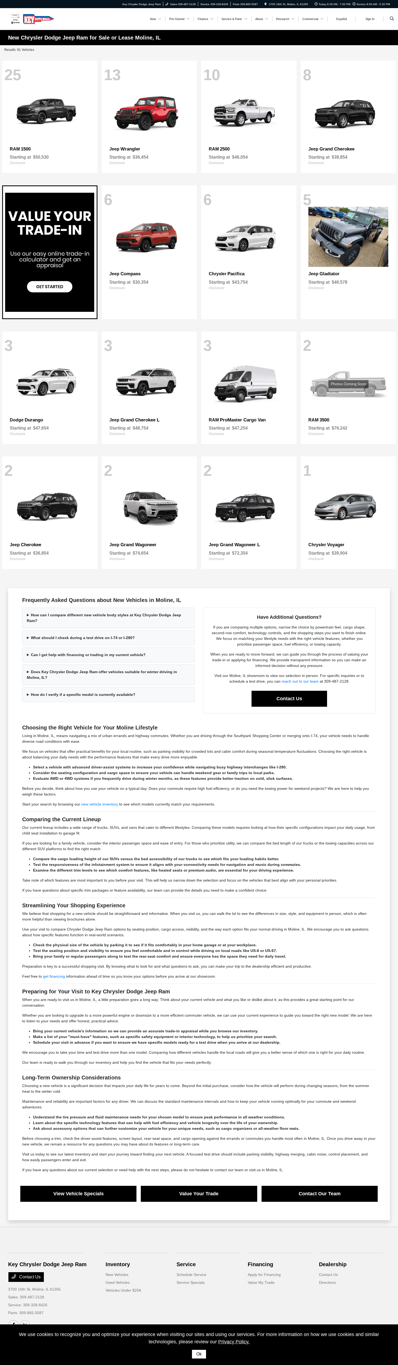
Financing (260, 1264)
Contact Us (289, 698)
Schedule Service (191, 1274)
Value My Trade (261, 1282)
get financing (54, 976)
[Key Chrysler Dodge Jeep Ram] (32, 18)
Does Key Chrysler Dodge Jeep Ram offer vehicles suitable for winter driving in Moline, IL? (102, 675)
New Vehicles (117, 1274)
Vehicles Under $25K (123, 1290)
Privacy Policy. (234, 1341)
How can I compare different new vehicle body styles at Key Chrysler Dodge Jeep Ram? (104, 618)
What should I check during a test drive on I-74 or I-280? (83, 638)
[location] (266, 4)
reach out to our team (300, 681)
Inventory (118, 1264)
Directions (327, 1282)
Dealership (333, 1264)
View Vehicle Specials (78, 1193)
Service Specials (191, 1282)
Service (186, 1264)
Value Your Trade (198, 1193)
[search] (392, 19)
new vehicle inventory (99, 804)
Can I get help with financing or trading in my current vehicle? (88, 655)
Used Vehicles (118, 1282)
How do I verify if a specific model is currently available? (83, 694)
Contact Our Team (320, 1193)
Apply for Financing (264, 1274)
